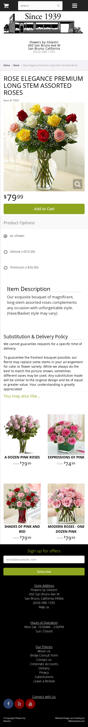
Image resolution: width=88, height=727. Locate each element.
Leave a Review (44, 681)
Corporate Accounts (44, 664)
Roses (16, 65)
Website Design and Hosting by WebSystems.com (70, 719)
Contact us (44, 659)
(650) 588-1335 (44, 51)
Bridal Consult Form (44, 655)
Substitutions (44, 677)
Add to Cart (44, 209)
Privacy (44, 672)
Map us (44, 607)
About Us (44, 651)
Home (6, 65)
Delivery (44, 668)
